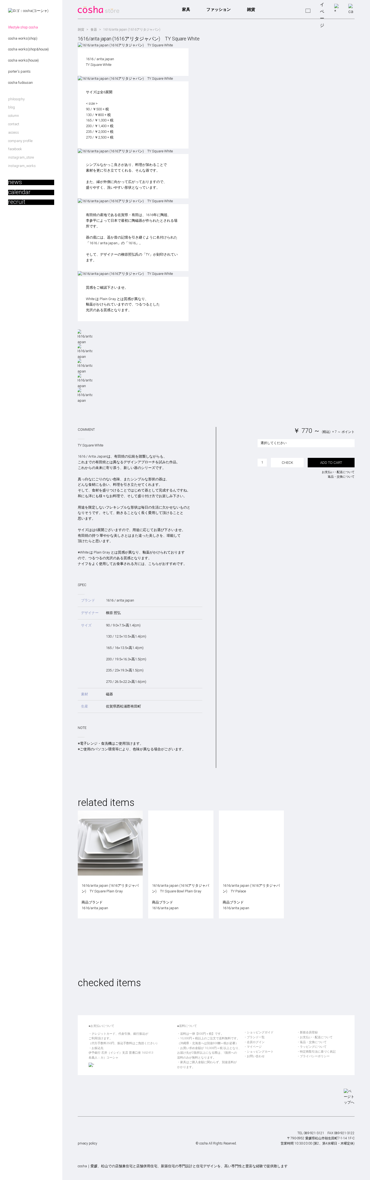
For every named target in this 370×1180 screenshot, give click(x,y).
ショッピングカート (260, 1051)
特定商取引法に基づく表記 (318, 1051)
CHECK (287, 463)
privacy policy (87, 1143)
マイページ (254, 1047)
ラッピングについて (313, 1047)
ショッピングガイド (260, 1032)
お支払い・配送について (338, 472)
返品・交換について (341, 476)
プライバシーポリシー (315, 1056)
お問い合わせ (256, 1056)
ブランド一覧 (256, 1037)
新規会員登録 (309, 1032)
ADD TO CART (331, 463)
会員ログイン (256, 1042)
